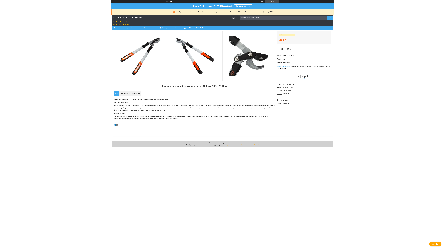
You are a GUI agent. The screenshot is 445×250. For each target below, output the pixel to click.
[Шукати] (330, 18)
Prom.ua (233, 143)
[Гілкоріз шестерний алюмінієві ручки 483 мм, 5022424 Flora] (285, 117)
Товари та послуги (123, 28)
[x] (117, 125)
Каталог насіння (243, 6)
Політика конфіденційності (250, 145)
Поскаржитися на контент (232, 145)
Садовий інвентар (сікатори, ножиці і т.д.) (146, 28)
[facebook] (115, 125)
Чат (437, 244)
